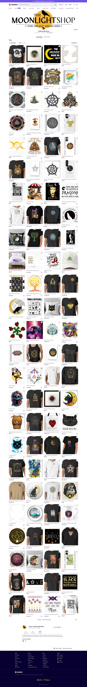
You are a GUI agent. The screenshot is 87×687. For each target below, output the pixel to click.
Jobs (29, 663)
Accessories (61, 8)
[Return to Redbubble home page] (13, 5)
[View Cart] (77, 4)
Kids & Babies (53, 8)
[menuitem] (10, 8)
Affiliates (29, 660)
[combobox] (38, 4)
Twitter (60, 658)
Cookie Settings (46, 667)
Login (16, 663)
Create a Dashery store (32, 667)
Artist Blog (30, 665)
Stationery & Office (69, 8)
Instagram (61, 655)
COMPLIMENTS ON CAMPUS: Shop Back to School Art (43, 1)
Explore (10, 8)
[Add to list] (24, 46)
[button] (43, 1)
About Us (30, 655)
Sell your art (30, 661)
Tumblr (60, 660)
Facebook (61, 656)
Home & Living (45, 8)
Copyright (45, 663)
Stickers (24, 8)
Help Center (45, 658)
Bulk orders (17, 667)
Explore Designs (47, 36)
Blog (16, 660)
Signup (16, 665)
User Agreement (17, 674)
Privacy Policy (23, 674)
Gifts (77, 8)
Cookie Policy (41, 674)
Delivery (44, 655)
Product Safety (45, 661)
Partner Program (31, 658)
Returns (44, 656)
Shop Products (39, 36)
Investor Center (31, 656)
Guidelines (45, 660)
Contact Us (45, 665)
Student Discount (18, 661)
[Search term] (55, 5)
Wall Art (38, 8)
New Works (17, 658)
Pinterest (61, 662)
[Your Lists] (74, 4)
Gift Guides (17, 655)
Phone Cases (31, 8)
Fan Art (16, 656)
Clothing (17, 8)
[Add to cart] (59, 88)
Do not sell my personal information (32, 674)
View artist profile (49, 32)
